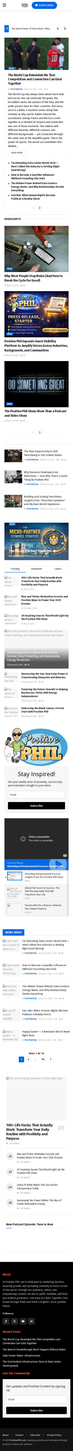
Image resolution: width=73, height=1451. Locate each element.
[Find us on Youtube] (23, 1321)
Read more (18, 152)
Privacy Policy (54, 1435)
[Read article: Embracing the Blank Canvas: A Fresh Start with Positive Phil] (11, 712)
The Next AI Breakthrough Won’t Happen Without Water (34, 1349)
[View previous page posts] (33, 208)
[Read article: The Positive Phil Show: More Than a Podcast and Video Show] (36, 384)
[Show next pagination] (50, 1059)
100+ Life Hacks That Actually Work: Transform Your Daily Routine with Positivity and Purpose (42, 581)
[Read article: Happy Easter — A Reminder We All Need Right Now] (11, 1036)
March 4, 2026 (48, 509)
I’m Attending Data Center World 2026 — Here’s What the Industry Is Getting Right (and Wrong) (35, 166)
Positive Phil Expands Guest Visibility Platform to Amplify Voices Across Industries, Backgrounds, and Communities (36, 345)
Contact (19, 1435)
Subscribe (46, 5)
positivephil (16, 89)
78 (42, 1059)
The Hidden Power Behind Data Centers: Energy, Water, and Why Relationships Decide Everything (37, 187)
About (6, 1435)
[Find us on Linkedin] (31, 1321)
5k (47, 89)
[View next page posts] (39, 208)
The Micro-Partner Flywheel (30, 551)
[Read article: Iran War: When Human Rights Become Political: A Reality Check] (11, 1015)
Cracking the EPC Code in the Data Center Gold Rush (38, 28)
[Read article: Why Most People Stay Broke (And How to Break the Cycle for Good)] (36, 249)
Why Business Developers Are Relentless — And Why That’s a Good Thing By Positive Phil (45, 476)
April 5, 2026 (45, 1040)
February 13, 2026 (34, 556)
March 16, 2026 (12, 421)
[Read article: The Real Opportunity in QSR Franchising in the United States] (13, 456)
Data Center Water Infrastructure (21, 1355)
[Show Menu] (4, 5)
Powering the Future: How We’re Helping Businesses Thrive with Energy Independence (44, 693)
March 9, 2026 (48, 484)
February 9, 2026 (16, 665)
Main (11, 68)
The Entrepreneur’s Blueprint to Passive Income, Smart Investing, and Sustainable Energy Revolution (33, 656)
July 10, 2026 (31, 89)
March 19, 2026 (12, 286)
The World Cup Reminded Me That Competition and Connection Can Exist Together (35, 79)
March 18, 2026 (12, 355)
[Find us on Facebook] (6, 1321)
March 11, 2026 (48, 460)
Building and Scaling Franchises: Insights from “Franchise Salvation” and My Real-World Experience (45, 500)
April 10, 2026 (46, 974)
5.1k (23, 286)
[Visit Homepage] (24, 5)
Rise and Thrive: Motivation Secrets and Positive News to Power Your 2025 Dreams (44, 600)
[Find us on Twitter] (14, 1321)
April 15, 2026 (46, 953)
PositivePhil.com (18, 1440)
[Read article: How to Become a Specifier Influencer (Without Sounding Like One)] (11, 969)
